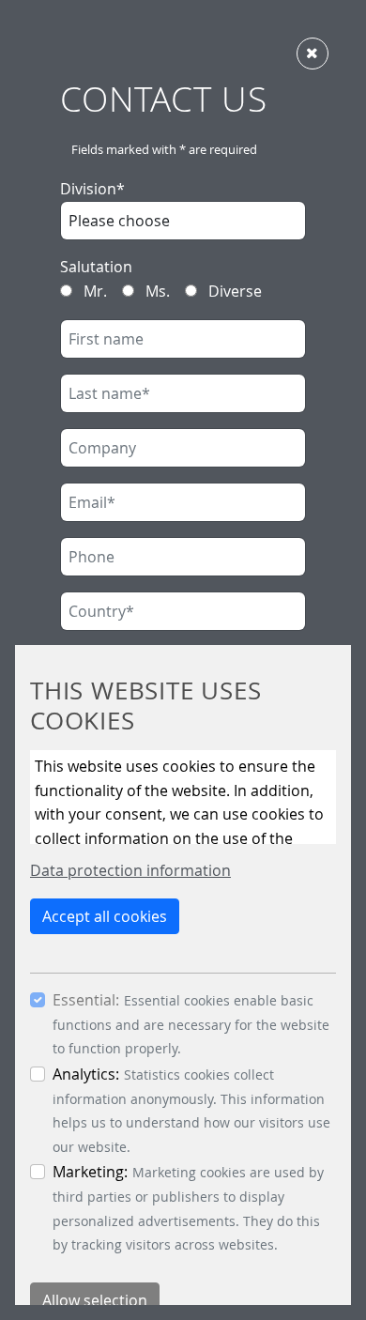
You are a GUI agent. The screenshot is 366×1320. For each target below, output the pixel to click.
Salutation (96, 266)
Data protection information (130, 870)
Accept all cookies (104, 916)
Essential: (86, 1000)
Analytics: (86, 1074)
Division (92, 188)
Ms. (156, 291)
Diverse (233, 291)
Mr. (93, 291)
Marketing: (90, 1171)
